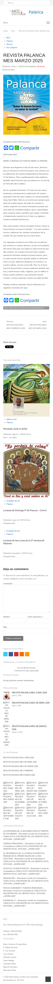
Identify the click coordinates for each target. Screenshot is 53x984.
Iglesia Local (11, 419)
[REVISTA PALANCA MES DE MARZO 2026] (6, 735)
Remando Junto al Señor (15, 429)
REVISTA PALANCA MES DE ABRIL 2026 (31, 703)
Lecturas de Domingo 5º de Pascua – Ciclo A (25, 510)
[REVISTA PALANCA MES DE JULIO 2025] (32, 811)
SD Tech (20, 980)
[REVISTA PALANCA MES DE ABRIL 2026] (6, 712)
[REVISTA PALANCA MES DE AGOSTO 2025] (20, 813)
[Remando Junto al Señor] (26, 390)
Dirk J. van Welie (10, 438)
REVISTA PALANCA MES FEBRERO (18, 771)
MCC (8, 38)
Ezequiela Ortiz (9, 523)
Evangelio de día (13, 501)
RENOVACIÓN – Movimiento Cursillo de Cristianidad (24, 878)
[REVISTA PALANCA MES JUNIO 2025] (44, 811)
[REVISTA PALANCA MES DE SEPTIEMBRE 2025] (9, 813)
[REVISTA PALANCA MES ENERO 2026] (9, 798)
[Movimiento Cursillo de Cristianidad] (26, 12)
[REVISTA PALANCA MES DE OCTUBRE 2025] (44, 799)
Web (5, 627)
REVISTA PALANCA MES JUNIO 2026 (29, 692)
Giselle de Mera (8, 70)
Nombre (7, 617)
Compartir (29, 148)
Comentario (7, 584)
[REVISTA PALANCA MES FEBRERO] (44, 787)
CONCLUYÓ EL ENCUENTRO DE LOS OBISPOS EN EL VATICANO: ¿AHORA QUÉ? (24, 893)
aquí (15, 154)
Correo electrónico (35, 617)
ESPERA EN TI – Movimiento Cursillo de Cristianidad (24, 900)
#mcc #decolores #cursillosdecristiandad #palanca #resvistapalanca (24, 308)
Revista (10, 44)
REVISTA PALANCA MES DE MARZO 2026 (20, 766)
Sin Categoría (12, 47)
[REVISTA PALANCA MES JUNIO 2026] (6, 695)
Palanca (10, 41)
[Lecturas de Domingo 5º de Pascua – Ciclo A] (26, 471)
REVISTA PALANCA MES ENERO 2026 (19, 775)
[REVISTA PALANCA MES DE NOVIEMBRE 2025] (32, 799)
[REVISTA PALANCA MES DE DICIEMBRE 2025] (20, 799)
